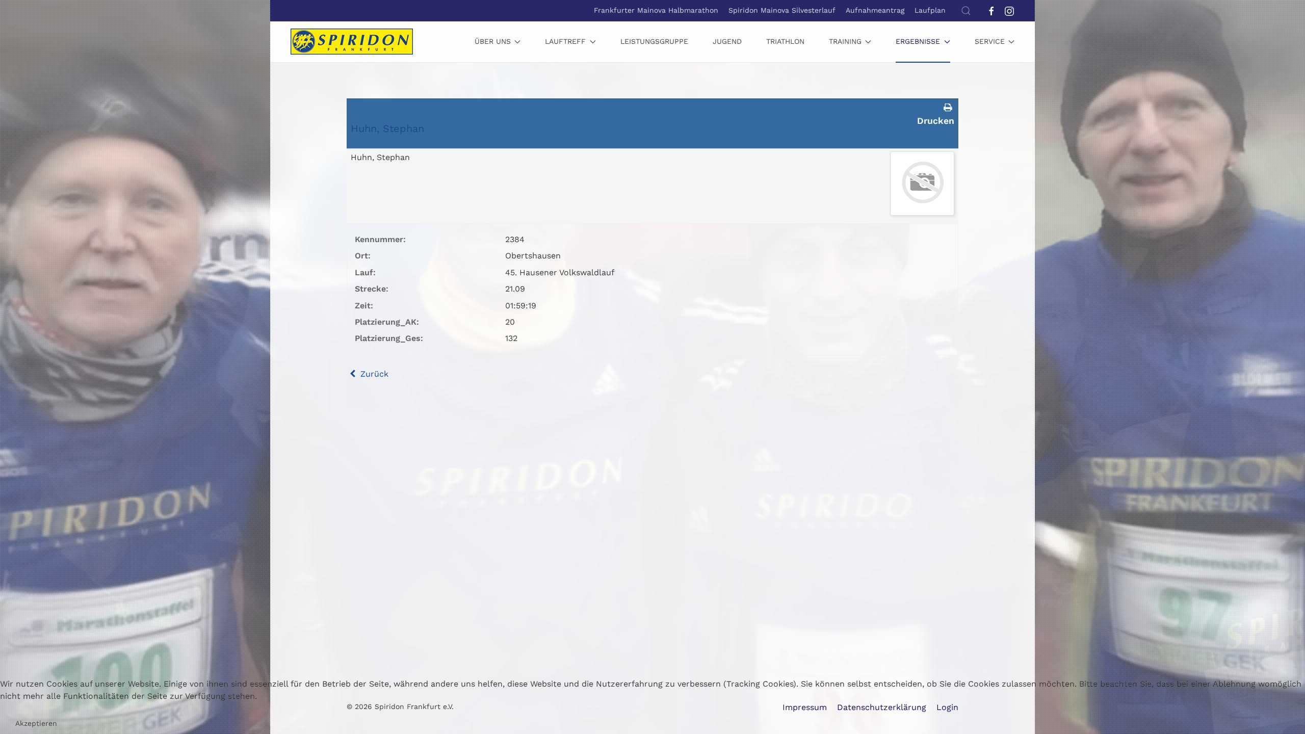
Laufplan (930, 10)
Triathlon (785, 41)
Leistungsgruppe (654, 41)
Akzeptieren (36, 723)
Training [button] (845, 41)
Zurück (373, 374)
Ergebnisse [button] (918, 41)
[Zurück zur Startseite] (352, 41)
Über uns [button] (493, 41)
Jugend (727, 41)
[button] (966, 11)
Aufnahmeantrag (875, 10)
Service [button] (990, 41)
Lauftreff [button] (565, 41)
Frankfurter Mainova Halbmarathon (656, 10)
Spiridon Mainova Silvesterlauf (782, 10)
